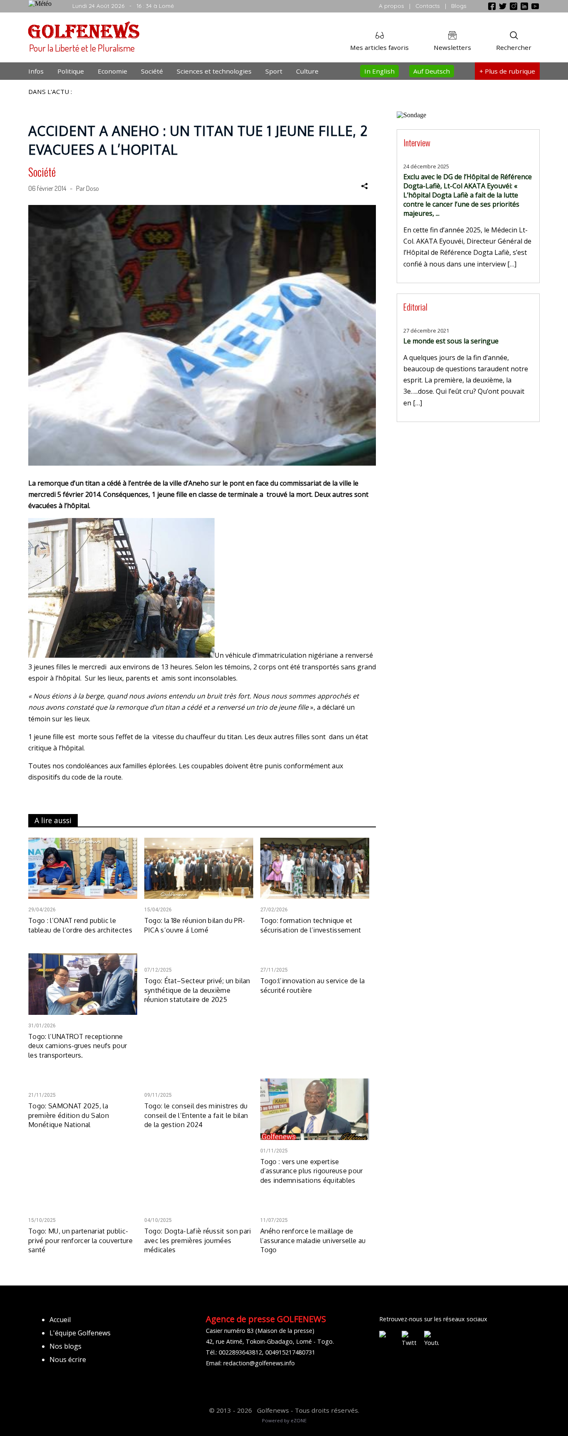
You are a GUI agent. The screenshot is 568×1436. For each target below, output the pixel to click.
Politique (70, 71)
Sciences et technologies (214, 71)
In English (379, 71)
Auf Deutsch (431, 71)
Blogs (459, 5)
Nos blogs (65, 1346)
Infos (36, 71)
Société (152, 71)
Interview (416, 142)
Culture (307, 71)
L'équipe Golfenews (80, 1332)
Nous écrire (67, 1359)
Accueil (60, 1319)
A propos (391, 5)
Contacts (427, 5)
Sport (273, 71)
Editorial (415, 306)
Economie (112, 71)
